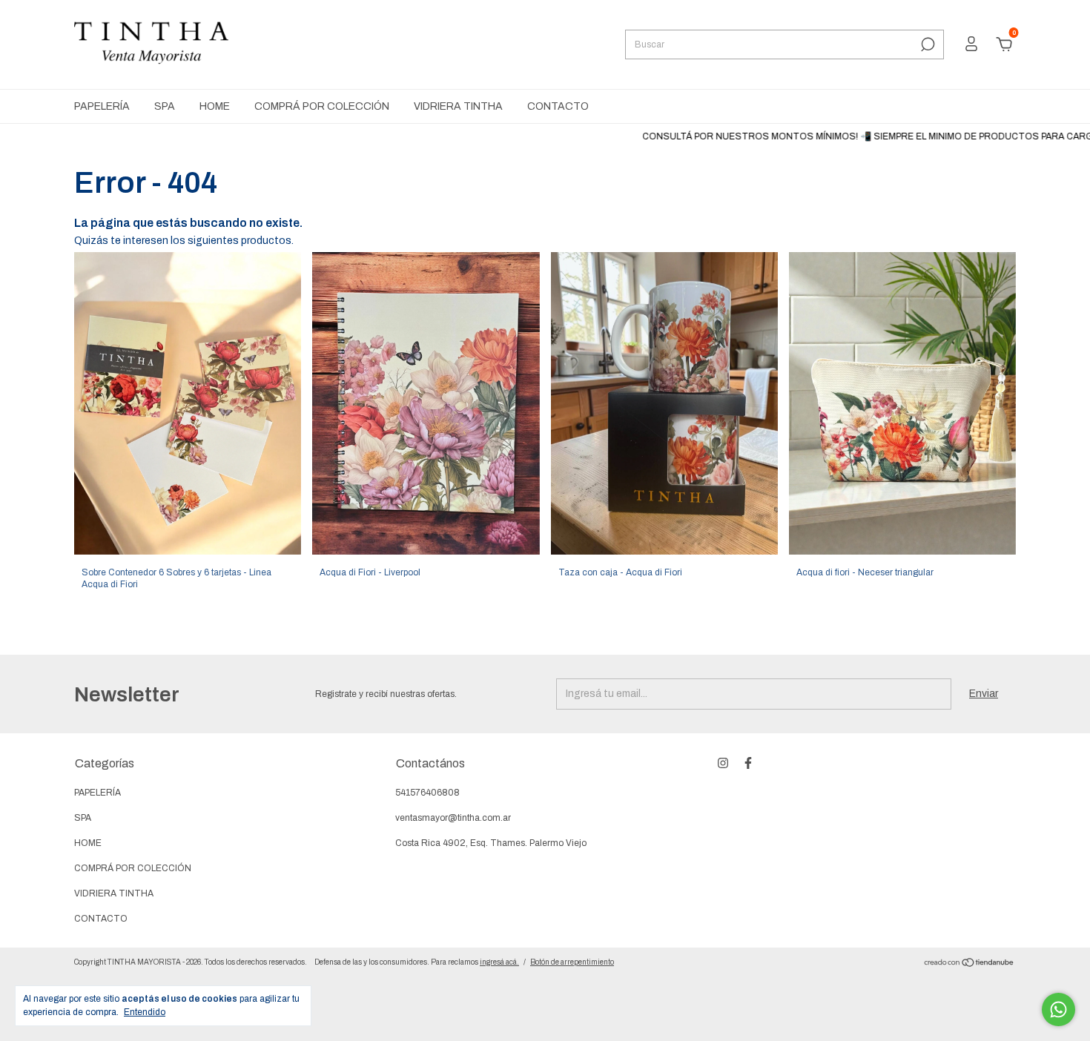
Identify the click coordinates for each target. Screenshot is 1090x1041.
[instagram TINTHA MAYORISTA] (723, 763)
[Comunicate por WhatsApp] (1058, 1009)
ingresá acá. (499, 962)
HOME (214, 106)
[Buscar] (926, 44)
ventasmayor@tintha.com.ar (453, 818)
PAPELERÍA (102, 106)
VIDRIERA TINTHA (458, 106)
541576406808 (427, 792)
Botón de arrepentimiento (572, 962)
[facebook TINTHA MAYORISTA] (748, 763)
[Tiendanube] (969, 964)
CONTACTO (558, 106)
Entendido (144, 1012)
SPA (164, 106)
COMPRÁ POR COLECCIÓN (321, 106)
